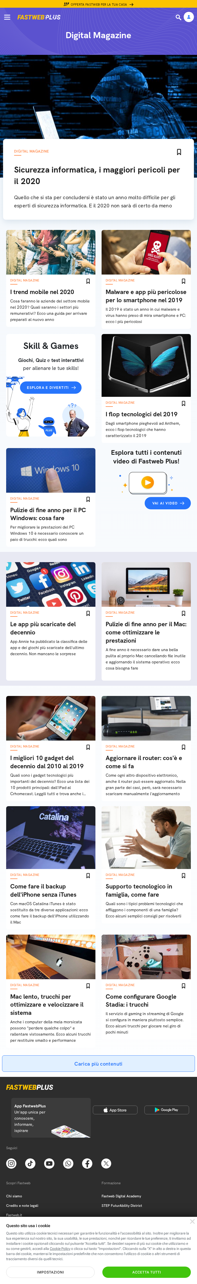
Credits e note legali (22, 1205)
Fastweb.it (14, 1215)
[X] (106, 1163)
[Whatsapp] (68, 1163)
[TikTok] (30, 1163)
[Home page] (39, 17)
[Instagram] (11, 1163)
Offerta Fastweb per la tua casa (99, 5)
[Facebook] (87, 1163)
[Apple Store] (115, 1110)
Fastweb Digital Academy (121, 1196)
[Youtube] (49, 1163)
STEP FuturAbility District (122, 1205)
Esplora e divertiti (48, 387)
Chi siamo (14, 1196)
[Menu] (7, 17)
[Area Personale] (189, 17)
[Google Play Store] (166, 1110)
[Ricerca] (179, 17)
